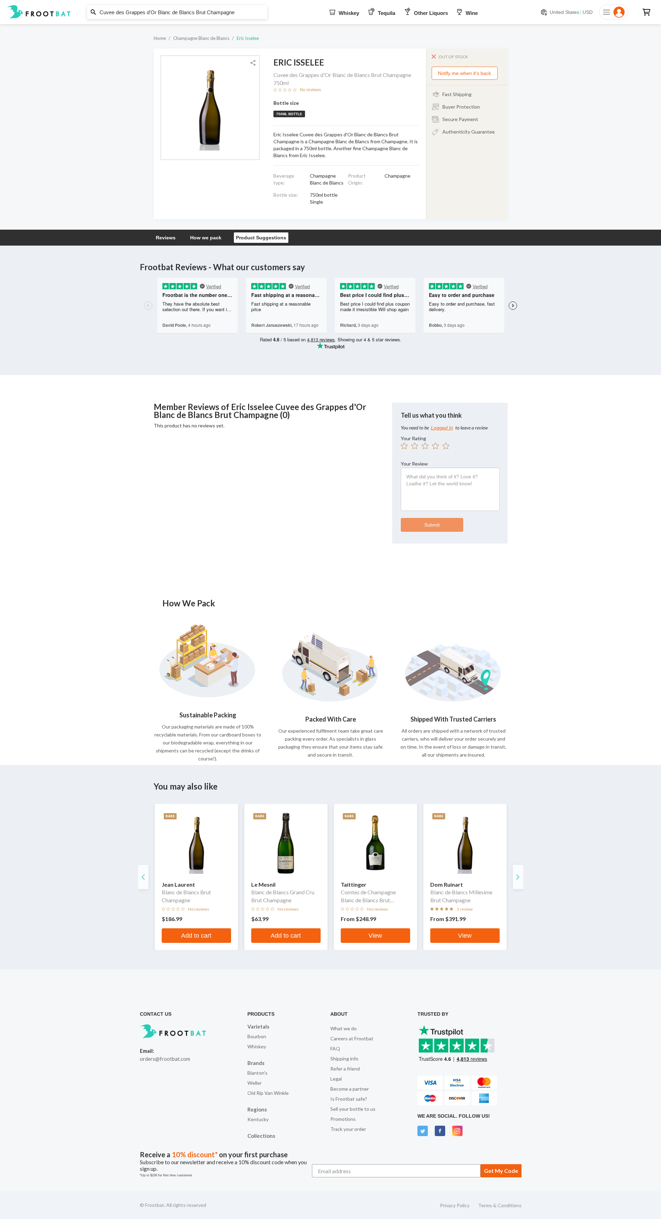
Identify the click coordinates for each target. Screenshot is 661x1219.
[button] (330, 12)
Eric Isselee (248, 38)
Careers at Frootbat (351, 1038)
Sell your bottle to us (352, 1109)
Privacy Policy (454, 1205)
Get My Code (501, 1170)
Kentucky (258, 1119)
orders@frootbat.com (165, 1059)
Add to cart (196, 935)
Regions (257, 1109)
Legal (336, 1079)
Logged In (442, 428)
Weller (254, 1083)
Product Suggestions (261, 237)
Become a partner (349, 1089)
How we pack (205, 237)
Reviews (166, 237)
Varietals (258, 1026)
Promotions (343, 1119)
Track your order (348, 1129)
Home (160, 38)
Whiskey (256, 1046)
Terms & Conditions (500, 1205)
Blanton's (257, 1073)
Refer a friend (345, 1069)
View (375, 935)
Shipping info (344, 1059)
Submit (432, 525)
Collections (261, 1136)
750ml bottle (289, 114)
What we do (343, 1028)
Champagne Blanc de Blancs (201, 38)
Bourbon (256, 1036)
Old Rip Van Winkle (268, 1093)
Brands (255, 1063)
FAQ (335, 1048)
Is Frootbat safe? (348, 1099)
